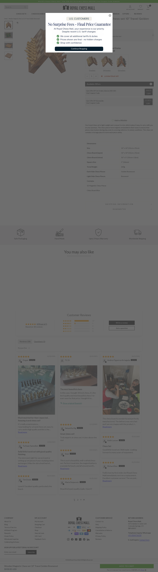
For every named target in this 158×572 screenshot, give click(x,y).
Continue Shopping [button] (79, 48)
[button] (110, 15)
